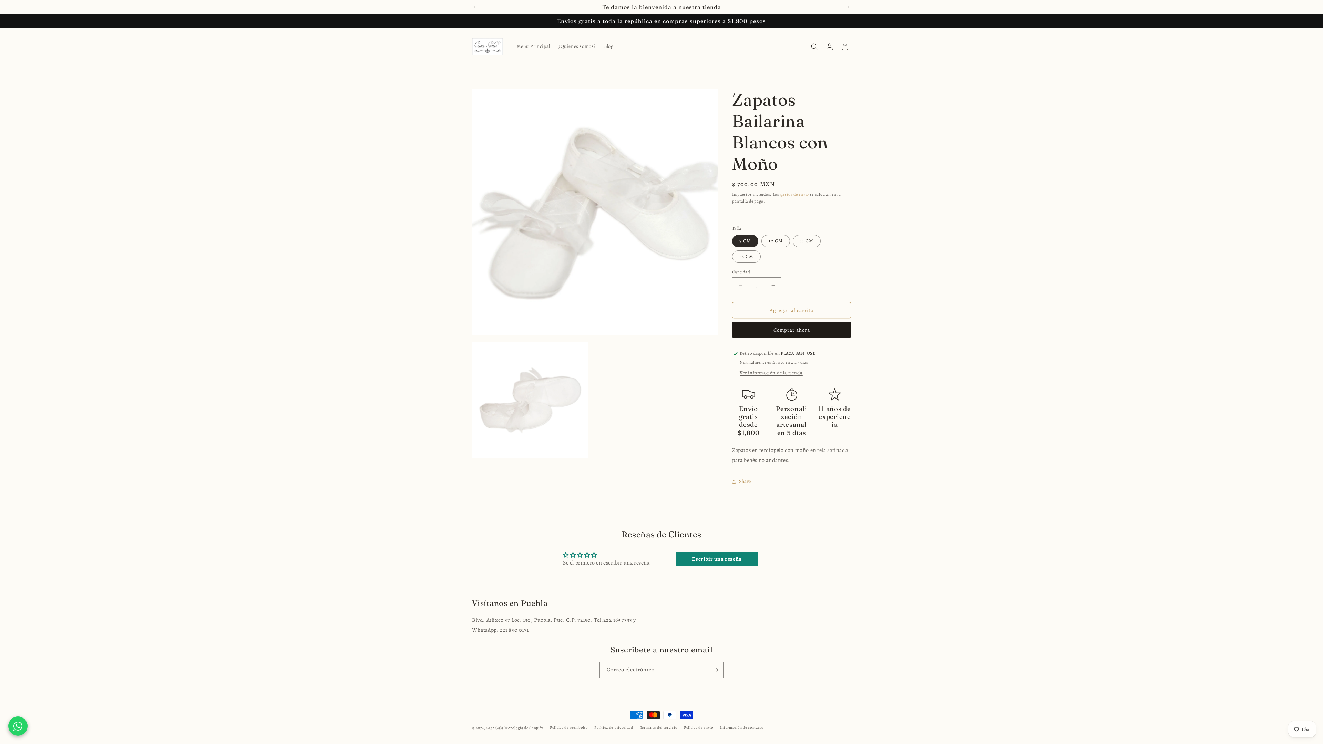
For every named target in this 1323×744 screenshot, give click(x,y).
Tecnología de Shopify (523, 728)
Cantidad (741, 272)
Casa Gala (494, 728)
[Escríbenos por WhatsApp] (18, 726)
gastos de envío (794, 194)
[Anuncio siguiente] (848, 6)
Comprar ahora (791, 330)
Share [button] (745, 481)
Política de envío (698, 727)
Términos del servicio (658, 727)
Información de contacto (741, 727)
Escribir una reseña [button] (716, 559)
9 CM (745, 241)
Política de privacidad (613, 727)
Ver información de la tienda (771, 373)
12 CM (746, 256)
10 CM (776, 241)
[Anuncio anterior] (474, 6)
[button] (814, 46)
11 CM (806, 241)
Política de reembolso (569, 727)
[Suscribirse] (715, 670)
